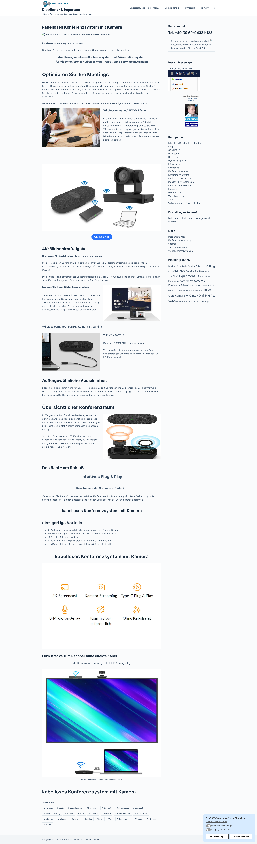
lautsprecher (141, 813)
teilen (100, 819)
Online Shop (101, 236)
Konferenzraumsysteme (180, 178)
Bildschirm (92, 808)
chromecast (123, 808)
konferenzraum (122, 813)
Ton (109, 819)
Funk (81, 813)
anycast (48, 808)
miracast (62, 819)
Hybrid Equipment (177, 160)
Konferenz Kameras (178, 171)
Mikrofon (48, 819)
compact (138, 808)
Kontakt (205, 8)
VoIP (170, 199)
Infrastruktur (174, 164)
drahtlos (69, 813)
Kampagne (173, 167)
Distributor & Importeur (61, 10)
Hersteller (173, 157)
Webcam (137, 819)
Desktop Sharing (52, 813)
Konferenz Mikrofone (100, 34)
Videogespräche (137, 8)
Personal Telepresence (179, 185)
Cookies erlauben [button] (241, 837)
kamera (106, 813)
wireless (151, 819)
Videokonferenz (172, 8)
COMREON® (174, 150)
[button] (208, 825)
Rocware (172, 189)
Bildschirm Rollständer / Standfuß (185, 143)
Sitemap (172, 243)
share (75, 819)
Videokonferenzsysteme (180, 251)
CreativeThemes (91, 839)
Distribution (84, 34)
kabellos (93, 813)
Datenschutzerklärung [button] (216, 821)
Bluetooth (107, 808)
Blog (75, 34)
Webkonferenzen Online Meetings (185, 203)
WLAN (47, 824)
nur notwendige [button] (217, 837)
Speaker (87, 819)
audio (60, 808)
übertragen (122, 819)
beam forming (75, 808)
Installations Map (176, 236)
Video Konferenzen (177, 247)
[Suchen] (214, 8)
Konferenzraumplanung (180, 240)
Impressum (190, 8)
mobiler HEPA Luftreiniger (181, 182)
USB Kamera (153, 8)
